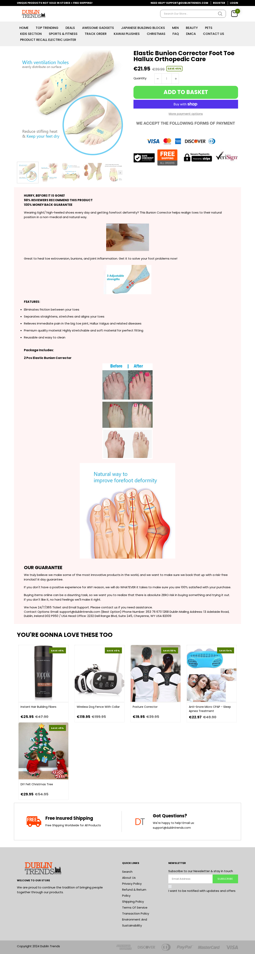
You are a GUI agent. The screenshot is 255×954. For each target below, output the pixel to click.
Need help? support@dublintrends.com (179, 3)
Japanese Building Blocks (143, 27)
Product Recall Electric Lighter (48, 39)
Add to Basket (186, 92)
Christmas (156, 33)
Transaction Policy (135, 913)
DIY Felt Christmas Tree (37, 784)
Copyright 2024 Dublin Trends (38, 946)
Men (175, 27)
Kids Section (31, 33)
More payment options (186, 114)
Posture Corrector (145, 707)
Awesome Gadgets (98, 27)
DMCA (191, 33)
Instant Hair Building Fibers (38, 707)
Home (23, 27)
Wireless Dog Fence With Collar (98, 707)
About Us (129, 878)
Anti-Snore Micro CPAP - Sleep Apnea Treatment (210, 709)
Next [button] (120, 172)
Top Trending (47, 27)
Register (219, 3)
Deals (70, 27)
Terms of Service (134, 907)
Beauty (192, 27)
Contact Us (213, 33)
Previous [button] (21, 172)
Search (127, 872)
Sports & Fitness (63, 33)
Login (234, 3)
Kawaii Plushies (127, 33)
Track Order (96, 33)
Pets (208, 27)
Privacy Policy (132, 883)
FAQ (176, 33)
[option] (27, 172)
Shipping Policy (133, 901)
